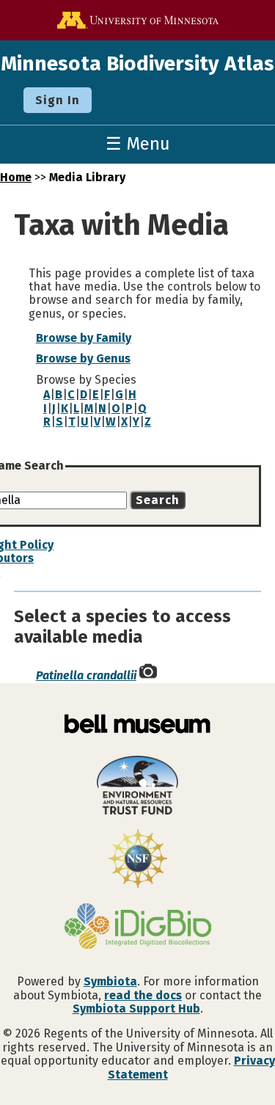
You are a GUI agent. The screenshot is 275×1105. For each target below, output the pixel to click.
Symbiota (110, 981)
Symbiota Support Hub (136, 1008)
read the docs (143, 995)
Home (16, 177)
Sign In (57, 100)
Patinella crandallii (86, 675)
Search (158, 500)
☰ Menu (138, 144)
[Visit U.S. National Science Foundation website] (137, 860)
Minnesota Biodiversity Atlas (137, 63)
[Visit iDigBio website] (137, 927)
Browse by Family (83, 338)
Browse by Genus (83, 358)
